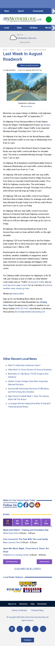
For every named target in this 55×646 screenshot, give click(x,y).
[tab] (7, 522)
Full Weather (22, 38)
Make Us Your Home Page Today (19, 500)
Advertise (23, 604)
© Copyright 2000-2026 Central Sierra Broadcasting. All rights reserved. (27, 618)
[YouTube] (27, 629)
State (19, 28)
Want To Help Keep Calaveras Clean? (24, 365)
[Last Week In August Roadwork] (27, 100)
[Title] (43, 629)
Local (6, 28)
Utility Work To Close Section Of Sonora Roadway (30, 369)
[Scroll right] (53, 11)
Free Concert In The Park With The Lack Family (25, 539)
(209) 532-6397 (22, 308)
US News (33, 28)
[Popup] (49, 19)
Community (38, 11)
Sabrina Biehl (18, 293)
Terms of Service (19, 610)
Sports (21, 11)
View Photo (27, 106)
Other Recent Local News (20, 359)
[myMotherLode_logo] (22, 19)
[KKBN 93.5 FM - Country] (32, 589)
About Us (12, 604)
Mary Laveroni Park (11, 542)
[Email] (35, 629)
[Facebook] (20, 629)
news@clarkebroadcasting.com (31, 312)
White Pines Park (10, 533)
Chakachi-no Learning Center (16, 555)
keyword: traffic (37, 282)
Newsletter (42, 604)
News (6, 11)
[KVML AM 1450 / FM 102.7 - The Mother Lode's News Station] (28, 583)
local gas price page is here (15, 285)
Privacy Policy (37, 610)
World (48, 28)
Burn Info (32, 38)
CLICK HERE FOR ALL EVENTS (27, 568)
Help (32, 604)
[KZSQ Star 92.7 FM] (13, 589)
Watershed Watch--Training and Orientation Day (25, 530)
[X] (12, 629)
